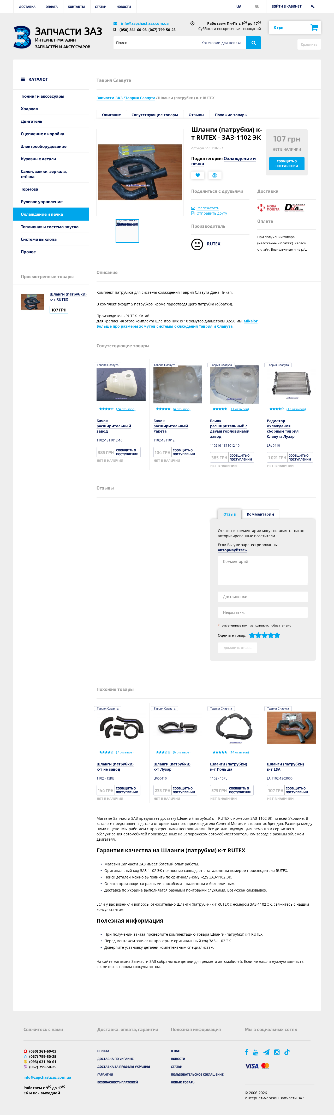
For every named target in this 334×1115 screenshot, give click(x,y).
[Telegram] (266, 1052)
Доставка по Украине (115, 1058)
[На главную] (22, 37)
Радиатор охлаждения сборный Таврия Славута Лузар (283, 428)
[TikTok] (287, 1052)
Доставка (27, 6)
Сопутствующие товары (155, 114)
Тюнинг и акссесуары (42, 95)
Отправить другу (211, 213)
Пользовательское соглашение (197, 1074)
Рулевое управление (42, 201)
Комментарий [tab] (260, 514)
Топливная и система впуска (50, 226)
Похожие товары (231, 114)
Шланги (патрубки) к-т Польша (228, 767)
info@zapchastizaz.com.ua (145, 23)
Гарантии (105, 1074)
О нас (175, 1051)
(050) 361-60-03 (133, 29)
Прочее (28, 251)
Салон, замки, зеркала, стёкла (44, 174)
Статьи (100, 6)
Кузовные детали (38, 158)
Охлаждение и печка (42, 213)
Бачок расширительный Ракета (170, 426)
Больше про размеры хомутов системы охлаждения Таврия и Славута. (165, 326)
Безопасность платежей (117, 1082)
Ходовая (29, 108)
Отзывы (196, 114)
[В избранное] (197, 175)
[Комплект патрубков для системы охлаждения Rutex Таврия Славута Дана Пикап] (127, 231)
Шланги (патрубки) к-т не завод (115, 767)
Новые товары (183, 1082)
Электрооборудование (44, 146)
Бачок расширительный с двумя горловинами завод (229, 428)
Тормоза (29, 188)
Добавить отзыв (238, 648)
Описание (111, 114)
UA (238, 6)
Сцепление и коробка (42, 133)
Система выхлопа (39, 239)
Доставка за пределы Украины (123, 1066)
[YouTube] (256, 1052)
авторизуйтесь (232, 549)
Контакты (76, 6)
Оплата (52, 6)
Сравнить (309, 44)
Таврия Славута (107, 365)
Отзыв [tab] (229, 514)
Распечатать (207, 207)
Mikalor (251, 320)
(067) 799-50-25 (162, 29)
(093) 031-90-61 (42, 1061)
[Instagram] (277, 1052)
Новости (124, 6)
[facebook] (247, 1052)
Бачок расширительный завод (114, 426)
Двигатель (31, 121)
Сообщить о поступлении (287, 163)
